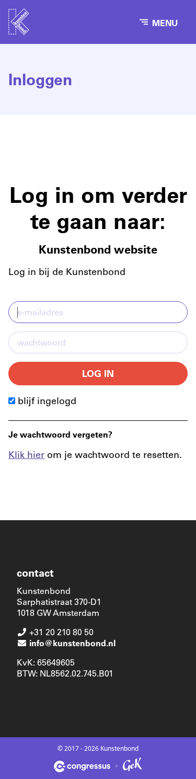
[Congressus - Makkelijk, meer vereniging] (82, 766)
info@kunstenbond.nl (72, 642)
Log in (98, 373)
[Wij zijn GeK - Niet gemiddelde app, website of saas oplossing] (132, 766)
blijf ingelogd (45, 400)
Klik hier (26, 454)
